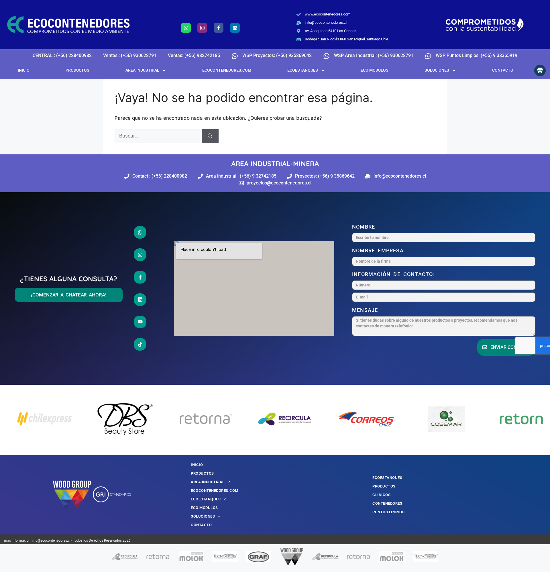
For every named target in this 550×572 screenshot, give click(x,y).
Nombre (365, 227)
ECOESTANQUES (302, 70)
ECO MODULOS (374, 70)
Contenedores (387, 503)
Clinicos (381, 495)
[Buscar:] (158, 136)
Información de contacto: (395, 274)
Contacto (502, 70)
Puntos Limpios (388, 512)
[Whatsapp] (186, 28)
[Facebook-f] (218, 28)
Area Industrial (142, 70)
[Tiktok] (140, 344)
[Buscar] (210, 136)
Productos (77, 70)
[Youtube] (140, 322)
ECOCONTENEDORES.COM (226, 70)
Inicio (24, 70)
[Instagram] (202, 28)
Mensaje (366, 310)
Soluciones (437, 70)
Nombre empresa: (380, 250)
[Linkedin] (235, 28)
